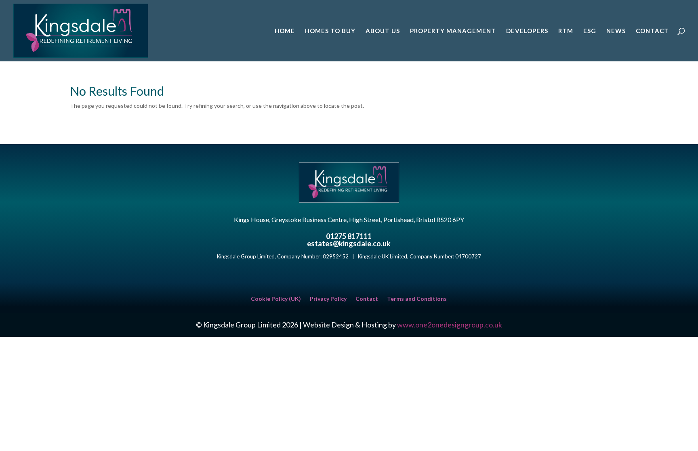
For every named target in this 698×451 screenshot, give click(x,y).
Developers (527, 31)
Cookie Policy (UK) (276, 299)
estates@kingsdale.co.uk (349, 243)
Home (285, 31)
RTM (565, 31)
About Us (383, 31)
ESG (589, 31)
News (616, 31)
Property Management (453, 31)
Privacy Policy (328, 299)
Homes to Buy (330, 31)
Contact (652, 31)
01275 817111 (349, 236)
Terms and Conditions (417, 299)
